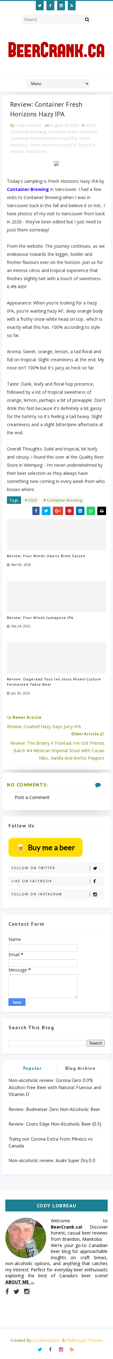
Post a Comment (32, 797)
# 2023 (31, 500)
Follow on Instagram (37, 894)
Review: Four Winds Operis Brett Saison (46, 555)
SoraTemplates (46, 1340)
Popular (32, 1068)
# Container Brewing (62, 500)
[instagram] (61, 5)
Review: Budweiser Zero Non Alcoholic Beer (54, 1109)
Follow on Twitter (33, 868)
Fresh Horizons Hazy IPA (53, 145)
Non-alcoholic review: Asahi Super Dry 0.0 (51, 1160)
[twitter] (40, 5)
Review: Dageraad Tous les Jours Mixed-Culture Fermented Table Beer (54, 682)
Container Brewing (28, 131)
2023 (90, 125)
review (17, 151)
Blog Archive (80, 1068)
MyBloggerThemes (85, 1340)
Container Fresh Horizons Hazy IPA (44, 138)
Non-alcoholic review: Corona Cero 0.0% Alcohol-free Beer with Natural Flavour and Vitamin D (54, 1087)
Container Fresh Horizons (72, 131)
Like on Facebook (32, 881)
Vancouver (36, 151)
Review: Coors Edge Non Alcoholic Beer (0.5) (54, 1124)
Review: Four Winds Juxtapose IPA (40, 617)
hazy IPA (87, 145)
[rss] (72, 5)
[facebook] (50, 5)
